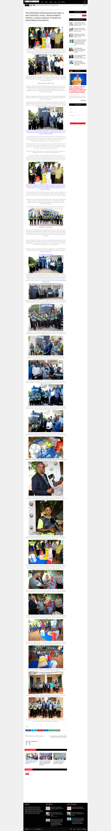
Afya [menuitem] (59, 2)
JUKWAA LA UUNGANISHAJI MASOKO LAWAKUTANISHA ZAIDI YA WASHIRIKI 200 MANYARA (45, 762)
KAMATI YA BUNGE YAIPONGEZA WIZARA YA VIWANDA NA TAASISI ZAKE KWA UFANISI (79, 63)
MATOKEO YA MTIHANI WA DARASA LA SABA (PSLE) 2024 (57, 808)
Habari (29, 9)
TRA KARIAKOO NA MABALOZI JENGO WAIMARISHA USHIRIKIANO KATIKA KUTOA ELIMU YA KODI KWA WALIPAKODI (57, 5)
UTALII (26, 813)
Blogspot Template (32, 829)
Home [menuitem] (42, 2)
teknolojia (37, 813)
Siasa (37, 811)
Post (27, 23)
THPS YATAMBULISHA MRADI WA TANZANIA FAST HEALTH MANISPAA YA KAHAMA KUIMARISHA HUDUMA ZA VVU (80, 42)
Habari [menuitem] (46, 2)
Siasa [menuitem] (55, 2)
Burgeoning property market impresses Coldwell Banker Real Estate (57, 814)
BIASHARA (30, 807)
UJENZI (41, 811)
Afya (26, 807)
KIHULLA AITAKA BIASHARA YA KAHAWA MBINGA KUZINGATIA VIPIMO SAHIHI (80, 56)
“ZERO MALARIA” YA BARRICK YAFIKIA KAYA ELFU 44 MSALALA (31, 762)
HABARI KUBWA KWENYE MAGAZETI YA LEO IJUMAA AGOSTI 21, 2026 (79, 35)
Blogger (42, 829)
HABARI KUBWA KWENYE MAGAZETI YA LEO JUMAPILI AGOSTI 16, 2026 (80, 30)
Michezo (30, 811)
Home (26, 9)
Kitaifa (34, 809)
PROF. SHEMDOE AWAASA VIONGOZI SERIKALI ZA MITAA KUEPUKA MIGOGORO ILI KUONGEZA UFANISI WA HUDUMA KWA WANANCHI (77, 89)
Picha (34, 811)
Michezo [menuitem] (51, 2)
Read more (84, 100)
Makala (26, 811)
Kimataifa (30, 809)
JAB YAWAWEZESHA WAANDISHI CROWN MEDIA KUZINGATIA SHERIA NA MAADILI (80, 50)
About (74, 829)
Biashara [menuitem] (63, 2)
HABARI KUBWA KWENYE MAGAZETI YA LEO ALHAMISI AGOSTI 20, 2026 (80, 24)
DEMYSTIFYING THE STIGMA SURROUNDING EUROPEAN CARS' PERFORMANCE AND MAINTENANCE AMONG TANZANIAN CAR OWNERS (57, 822)
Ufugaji (30, 813)
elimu (34, 813)
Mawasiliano (84, 829)
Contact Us (79, 829)
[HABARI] (77, 79)
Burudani (34, 807)
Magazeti (38, 809)
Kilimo (26, 809)
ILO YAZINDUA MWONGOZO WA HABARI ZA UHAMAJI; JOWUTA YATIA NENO (59, 762)
